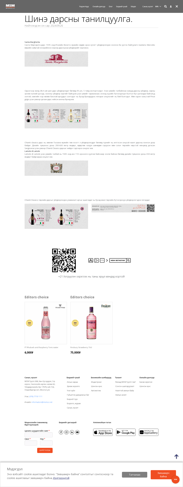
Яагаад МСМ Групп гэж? (125, 382)
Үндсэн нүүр (84, 6)
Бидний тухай (121, 6)
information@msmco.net (42, 402)
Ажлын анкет (121, 395)
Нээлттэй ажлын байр (124, 390)
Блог (111, 6)
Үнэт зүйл (71, 390)
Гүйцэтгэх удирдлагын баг (78, 395)
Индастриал (96, 382)
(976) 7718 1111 (35, 396)
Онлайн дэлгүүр (99, 6)
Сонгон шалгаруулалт (124, 386)
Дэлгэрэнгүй (61, 478)
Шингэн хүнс (96, 386)
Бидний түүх (72, 399)
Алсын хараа (72, 382)
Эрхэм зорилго (73, 386)
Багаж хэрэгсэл (146, 382)
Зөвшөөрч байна (163, 474)
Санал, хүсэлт (147, 6)
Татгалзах (134, 474)
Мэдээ (133, 6)
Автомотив (96, 390)
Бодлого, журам (74, 403)
